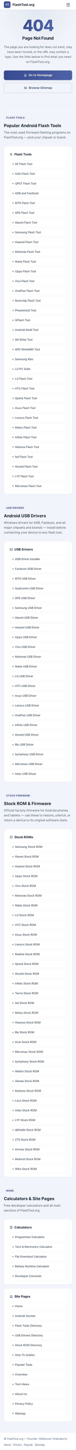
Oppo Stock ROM (26, 876)
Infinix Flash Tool (25, 437)
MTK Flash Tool (25, 203)
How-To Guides (25, 1354)
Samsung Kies (24, 359)
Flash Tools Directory (28, 1325)
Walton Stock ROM (27, 1071)
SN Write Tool (23, 339)
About (7, 1444)
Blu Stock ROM (24, 1032)
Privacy (17, 1444)
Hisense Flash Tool (27, 447)
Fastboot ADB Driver (28, 568)
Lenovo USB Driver (27, 705)
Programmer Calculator (29, 1237)
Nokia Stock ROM (26, 905)
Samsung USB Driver (28, 607)
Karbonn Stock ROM (28, 1090)
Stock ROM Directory (28, 1345)
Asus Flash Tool (25, 408)
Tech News (22, 1384)
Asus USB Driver (25, 695)
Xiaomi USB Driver (26, 617)
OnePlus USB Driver (27, 715)
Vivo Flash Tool (24, 281)
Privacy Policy (24, 1403)
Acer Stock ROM (25, 1042)
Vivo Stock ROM (25, 885)
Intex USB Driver (25, 773)
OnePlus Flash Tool (27, 290)
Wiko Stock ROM (26, 1168)
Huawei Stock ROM (27, 866)
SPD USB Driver (25, 598)
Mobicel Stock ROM (28, 1159)
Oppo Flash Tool (25, 271)
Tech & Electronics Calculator (33, 1246)
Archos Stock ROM (27, 1149)
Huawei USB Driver (27, 627)
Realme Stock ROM (27, 954)
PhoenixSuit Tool (25, 310)
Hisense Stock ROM (28, 1022)
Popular (28, 1444)
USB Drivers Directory (29, 1335)
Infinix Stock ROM (26, 983)
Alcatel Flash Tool (26, 466)
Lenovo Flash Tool (26, 417)
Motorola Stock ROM (28, 895)
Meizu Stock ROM (26, 1012)
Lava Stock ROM (26, 1100)
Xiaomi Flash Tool (26, 222)
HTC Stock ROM (25, 924)
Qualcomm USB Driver (29, 588)
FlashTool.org (20, 5)
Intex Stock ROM (26, 1110)
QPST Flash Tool (25, 183)
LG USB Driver (24, 676)
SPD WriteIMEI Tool (27, 349)
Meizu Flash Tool (25, 427)
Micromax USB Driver (28, 764)
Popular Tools (23, 1364)
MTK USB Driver (25, 578)
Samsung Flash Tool (28, 232)
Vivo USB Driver (25, 646)
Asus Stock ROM (26, 934)
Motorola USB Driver (28, 656)
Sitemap (20, 1413)
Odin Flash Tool (25, 173)
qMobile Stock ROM (28, 1129)
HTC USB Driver (25, 686)
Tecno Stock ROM (26, 993)
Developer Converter (28, 1276)
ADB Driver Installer (27, 559)
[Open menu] (68, 5)
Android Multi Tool (26, 329)
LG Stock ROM (24, 915)
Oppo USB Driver (26, 637)
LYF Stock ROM (25, 1120)
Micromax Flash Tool (28, 486)
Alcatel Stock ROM (27, 973)
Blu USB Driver (24, 744)
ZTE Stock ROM (25, 1139)
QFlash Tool (22, 320)
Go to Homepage (40, 75)
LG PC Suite (22, 369)
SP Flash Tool (23, 164)
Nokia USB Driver (26, 666)
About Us (21, 1394)
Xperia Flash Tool (26, 398)
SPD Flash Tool (24, 212)
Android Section (25, 1315)
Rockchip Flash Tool (28, 300)
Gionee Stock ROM (27, 1081)
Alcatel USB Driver (26, 734)
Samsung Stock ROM (28, 846)
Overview (21, 1374)
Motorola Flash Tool (27, 251)
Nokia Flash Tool (25, 261)
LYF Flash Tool (24, 476)
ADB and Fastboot (27, 193)
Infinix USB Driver (26, 725)
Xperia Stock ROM (27, 963)
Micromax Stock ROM (29, 1051)
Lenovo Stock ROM (27, 944)
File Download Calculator (31, 1256)
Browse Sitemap (40, 88)
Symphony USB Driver (29, 754)
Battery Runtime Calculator (32, 1266)
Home (18, 1306)
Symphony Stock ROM (29, 1061)
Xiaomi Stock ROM (27, 856)
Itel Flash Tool (24, 456)
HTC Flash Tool (24, 388)
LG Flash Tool (23, 378)
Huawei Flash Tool (26, 242)
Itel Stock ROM (24, 1003)
